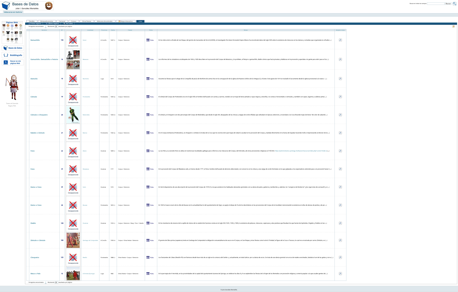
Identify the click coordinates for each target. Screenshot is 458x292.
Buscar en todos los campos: (418, 3)
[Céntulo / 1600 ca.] (73, 96)
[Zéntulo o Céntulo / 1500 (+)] (73, 240)
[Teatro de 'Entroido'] (12, 87)
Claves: (130, 30)
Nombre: (44, 30)
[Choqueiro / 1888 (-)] (73, 257)
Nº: (62, 30)
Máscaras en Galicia (13, 12)
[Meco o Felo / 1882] (73, 273)
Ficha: (151, 30)
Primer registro (35, 23)
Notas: (246, 30)
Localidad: (90, 30)
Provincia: (104, 30)
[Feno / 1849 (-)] (73, 151)
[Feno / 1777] (73, 169)
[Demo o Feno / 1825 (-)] (73, 205)
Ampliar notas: (340, 30)
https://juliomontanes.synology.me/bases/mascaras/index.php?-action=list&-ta (301, 151)
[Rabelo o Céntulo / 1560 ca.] (73, 133)
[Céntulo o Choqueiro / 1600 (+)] (73, 114)
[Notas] (340, 40)
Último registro (53, 23)
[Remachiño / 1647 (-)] (73, 40)
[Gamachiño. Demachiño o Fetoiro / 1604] (73, 59)
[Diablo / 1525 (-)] (73, 223)
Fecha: (113, 30)
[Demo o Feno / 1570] (73, 187)
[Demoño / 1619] (73, 78)
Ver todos (69, 23)
